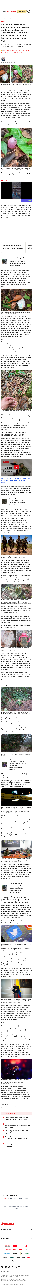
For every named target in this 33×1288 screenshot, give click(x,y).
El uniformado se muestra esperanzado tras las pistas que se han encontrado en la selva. (16, 480)
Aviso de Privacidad (7, 1271)
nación (4, 1107)
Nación (9, 18)
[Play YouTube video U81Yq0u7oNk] (16, 467)
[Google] (2, 1267)
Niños (17, 1107)
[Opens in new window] (6, 1267)
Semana (3, 18)
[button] (16, 467)
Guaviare (11, 1107)
